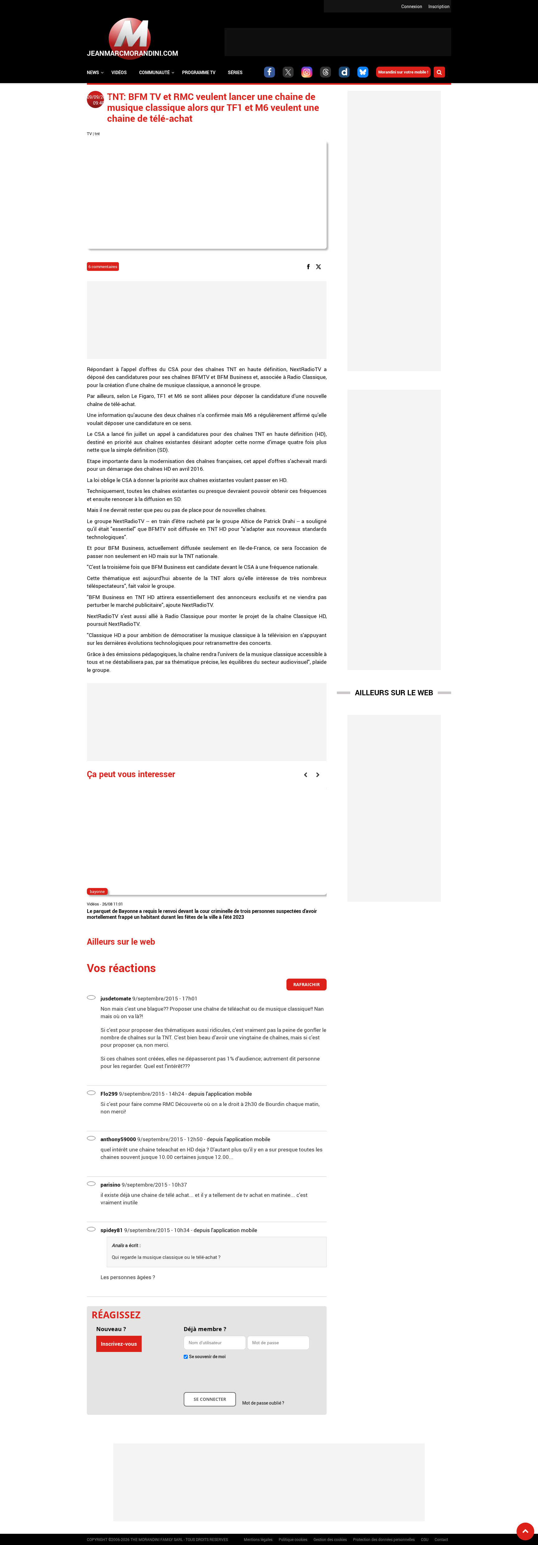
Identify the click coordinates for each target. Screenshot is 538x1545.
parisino (110, 1184)
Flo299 (109, 1093)
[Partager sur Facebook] (309, 266)
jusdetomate (116, 998)
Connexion (411, 6)
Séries (235, 72)
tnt (97, 133)
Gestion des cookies (330, 1539)
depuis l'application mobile (220, 1093)
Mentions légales (258, 1539)
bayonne (97, 891)
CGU (424, 1539)
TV (89, 133)
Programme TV (198, 72)
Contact (441, 1539)
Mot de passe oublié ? (263, 1403)
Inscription (439, 6)
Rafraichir (306, 984)
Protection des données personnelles (384, 1539)
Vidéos (119, 72)
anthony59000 (118, 1139)
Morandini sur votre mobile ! (403, 72)
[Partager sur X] (319, 266)
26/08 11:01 (112, 904)
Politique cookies (293, 1539)
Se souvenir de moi (207, 1356)
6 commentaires (102, 266)
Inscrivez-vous (119, 1343)
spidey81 (112, 1230)
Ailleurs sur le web (394, 692)
